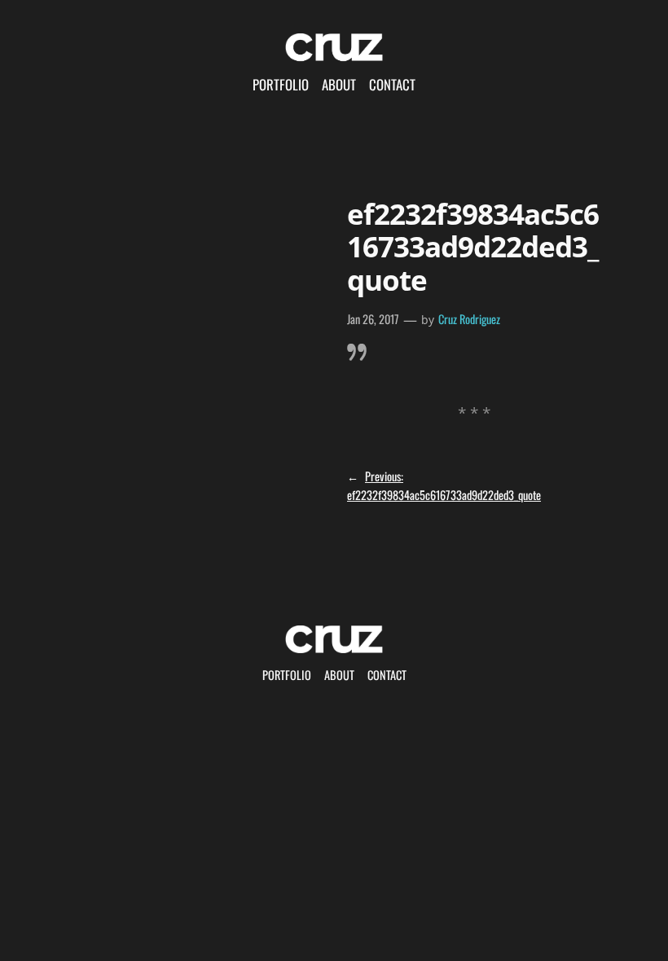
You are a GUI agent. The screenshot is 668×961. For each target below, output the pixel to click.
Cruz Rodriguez (469, 318)
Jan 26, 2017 (373, 318)
